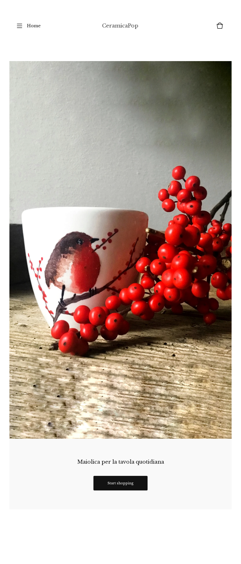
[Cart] (219, 28)
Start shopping (120, 483)
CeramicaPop (120, 26)
